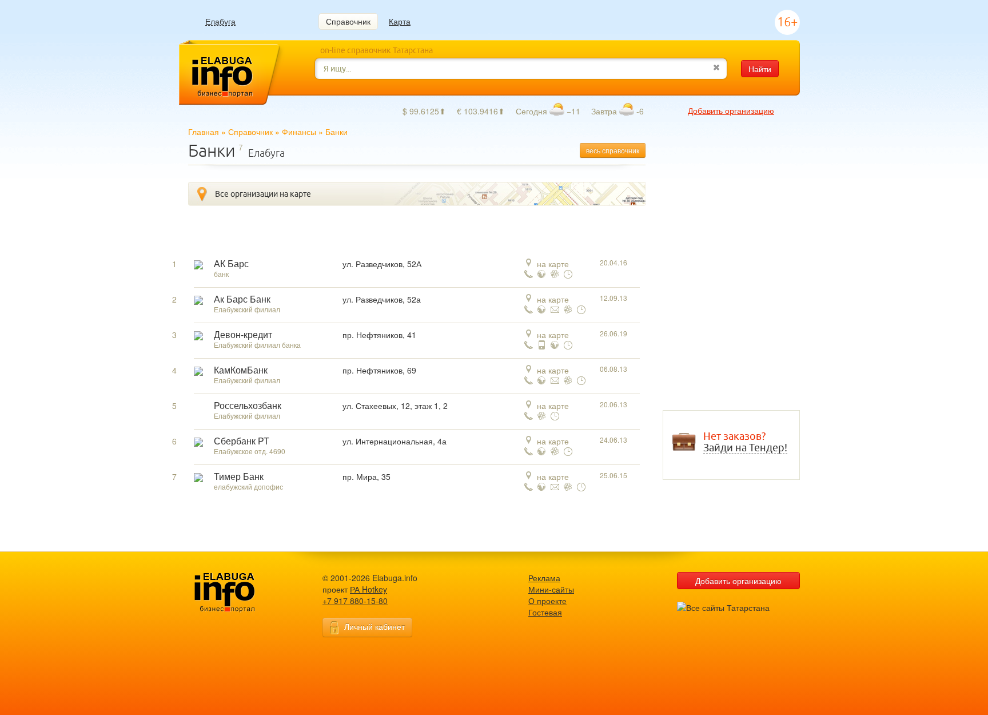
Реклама (544, 577)
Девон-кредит (243, 335)
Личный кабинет (374, 626)
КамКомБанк (241, 370)
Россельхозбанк (247, 406)
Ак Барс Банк (242, 299)
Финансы (299, 131)
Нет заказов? (745, 442)
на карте (553, 263)
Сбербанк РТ (241, 441)
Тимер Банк (239, 477)
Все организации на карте (263, 193)
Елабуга (220, 21)
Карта (400, 21)
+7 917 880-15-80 (355, 600)
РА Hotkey (368, 589)
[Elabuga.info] (242, 593)
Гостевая (545, 612)
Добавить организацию (731, 110)
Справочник (348, 21)
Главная (203, 131)
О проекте (547, 600)
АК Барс (231, 264)
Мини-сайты (551, 589)
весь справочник (612, 150)
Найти (759, 68)
